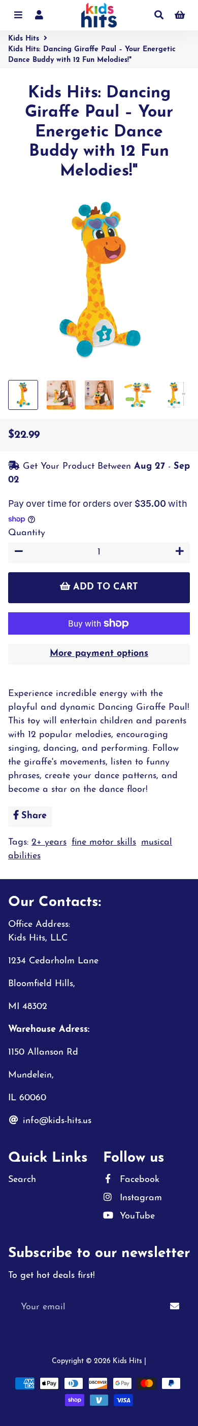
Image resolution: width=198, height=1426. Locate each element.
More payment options (99, 653)
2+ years (49, 842)
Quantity (26, 533)
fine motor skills (104, 842)
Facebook (138, 1180)
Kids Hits (23, 39)
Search (22, 1180)
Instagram (139, 1198)
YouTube (136, 1216)
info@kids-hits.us (55, 1121)
